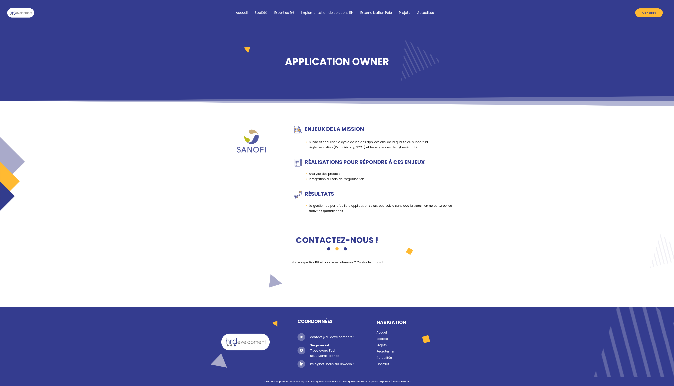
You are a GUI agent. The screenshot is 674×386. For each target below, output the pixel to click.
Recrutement (386, 351)
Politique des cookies (355, 381)
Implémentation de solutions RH (327, 12)
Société (261, 12)
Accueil (242, 12)
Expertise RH (284, 12)
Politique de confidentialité (326, 381)
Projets (404, 12)
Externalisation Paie (376, 12)
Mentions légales (299, 381)
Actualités (425, 12)
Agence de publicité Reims (384, 381)
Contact (382, 364)
